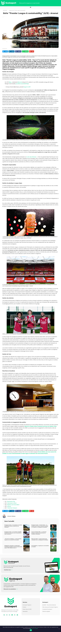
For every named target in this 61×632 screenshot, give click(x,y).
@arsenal (20, 82)
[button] (5, 51)
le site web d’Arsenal (31, 157)
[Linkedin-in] (4, 615)
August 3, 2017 (27, 87)
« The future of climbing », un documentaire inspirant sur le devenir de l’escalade (12, 539)
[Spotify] (17, 615)
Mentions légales (35, 628)
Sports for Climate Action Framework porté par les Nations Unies (40, 426)
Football (10, 10)
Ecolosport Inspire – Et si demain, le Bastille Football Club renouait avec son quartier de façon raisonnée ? (12, 533)
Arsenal (9, 506)
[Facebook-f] (15, 615)
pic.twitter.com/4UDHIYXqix (22, 83)
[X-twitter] (9, 615)
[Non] (59, 628)
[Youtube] (12, 615)
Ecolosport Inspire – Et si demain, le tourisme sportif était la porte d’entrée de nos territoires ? (13, 526)
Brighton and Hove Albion (13, 504)
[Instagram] (7, 615)
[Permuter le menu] (30, 7)
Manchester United (11, 503)
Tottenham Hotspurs (12, 508)
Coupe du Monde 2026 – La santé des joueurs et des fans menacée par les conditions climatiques (38, 533)
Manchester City (11, 501)
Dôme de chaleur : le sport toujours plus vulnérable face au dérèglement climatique (39, 539)
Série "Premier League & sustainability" (18, 10)
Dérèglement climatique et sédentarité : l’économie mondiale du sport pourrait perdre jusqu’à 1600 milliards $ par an (13, 546)
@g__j (10, 82)
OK (30, 630)
